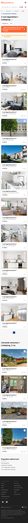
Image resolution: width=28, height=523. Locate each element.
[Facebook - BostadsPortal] (2, 502)
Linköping (16, 11)
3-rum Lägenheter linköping (8, 469)
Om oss (2, 483)
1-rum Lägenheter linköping (8, 467)
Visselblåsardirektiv (5, 496)
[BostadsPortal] (7, 2)
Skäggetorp (5, 23)
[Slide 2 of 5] (13, 56)
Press (2, 487)
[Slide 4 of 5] (14, 56)
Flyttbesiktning (17, 485)
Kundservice (17, 489)
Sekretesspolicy (4, 489)
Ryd (11, 23)
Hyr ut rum (16, 483)
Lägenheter (8, 11)
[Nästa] (17, 332)
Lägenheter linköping (6, 465)
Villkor (15, 492)
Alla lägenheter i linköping (9, 13)
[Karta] (25, 7)
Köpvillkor (3, 494)
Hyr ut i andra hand (18, 487)
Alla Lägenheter (5, 463)
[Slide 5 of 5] (15, 56)
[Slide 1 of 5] (12, 56)
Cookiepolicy (4, 492)
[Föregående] (11, 332)
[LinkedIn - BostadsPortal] (6, 502)
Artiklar (2, 485)
